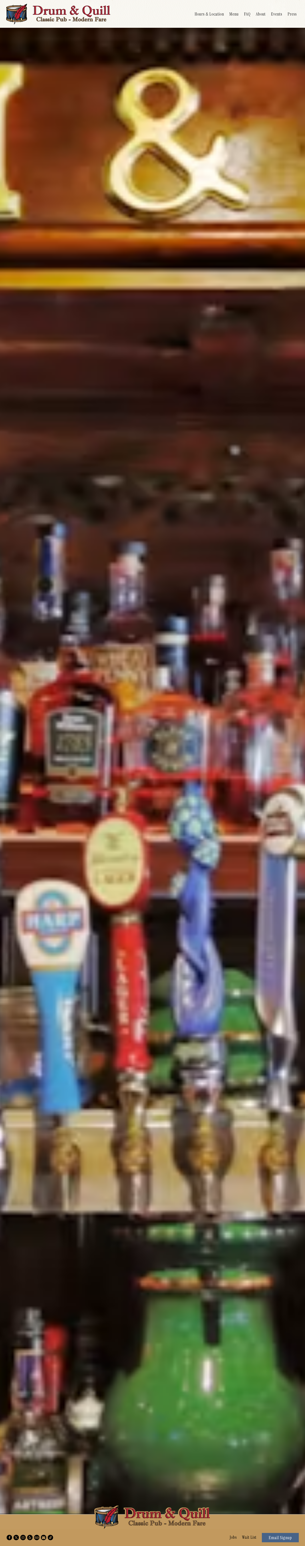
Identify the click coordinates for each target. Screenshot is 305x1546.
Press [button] (292, 14)
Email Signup (280, 1537)
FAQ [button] (247, 14)
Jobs (233, 1537)
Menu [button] (234, 14)
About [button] (261, 14)
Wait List (249, 1537)
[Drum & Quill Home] (58, 13)
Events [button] (276, 14)
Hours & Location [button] (209, 14)
